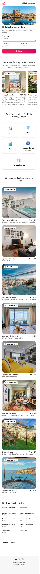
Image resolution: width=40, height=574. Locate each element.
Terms (22, 564)
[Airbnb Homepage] (3, 3)
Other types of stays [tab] (9, 507)
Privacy (16, 564)
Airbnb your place (28, 3)
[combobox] (19, 38)
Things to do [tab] (23, 507)
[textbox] (11, 45)
